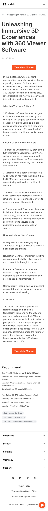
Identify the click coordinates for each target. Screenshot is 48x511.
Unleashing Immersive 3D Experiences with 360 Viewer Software (26, 15)
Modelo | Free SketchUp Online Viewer (18, 399)
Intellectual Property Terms (24, 496)
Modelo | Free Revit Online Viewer (16, 402)
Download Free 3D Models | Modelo (17, 389)
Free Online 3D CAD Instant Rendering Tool (20, 395)
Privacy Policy (24, 486)
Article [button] (3, 15)
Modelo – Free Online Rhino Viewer (16, 406)
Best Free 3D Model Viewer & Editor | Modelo (21, 373)
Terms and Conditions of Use (24, 491)
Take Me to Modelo (24, 67)
